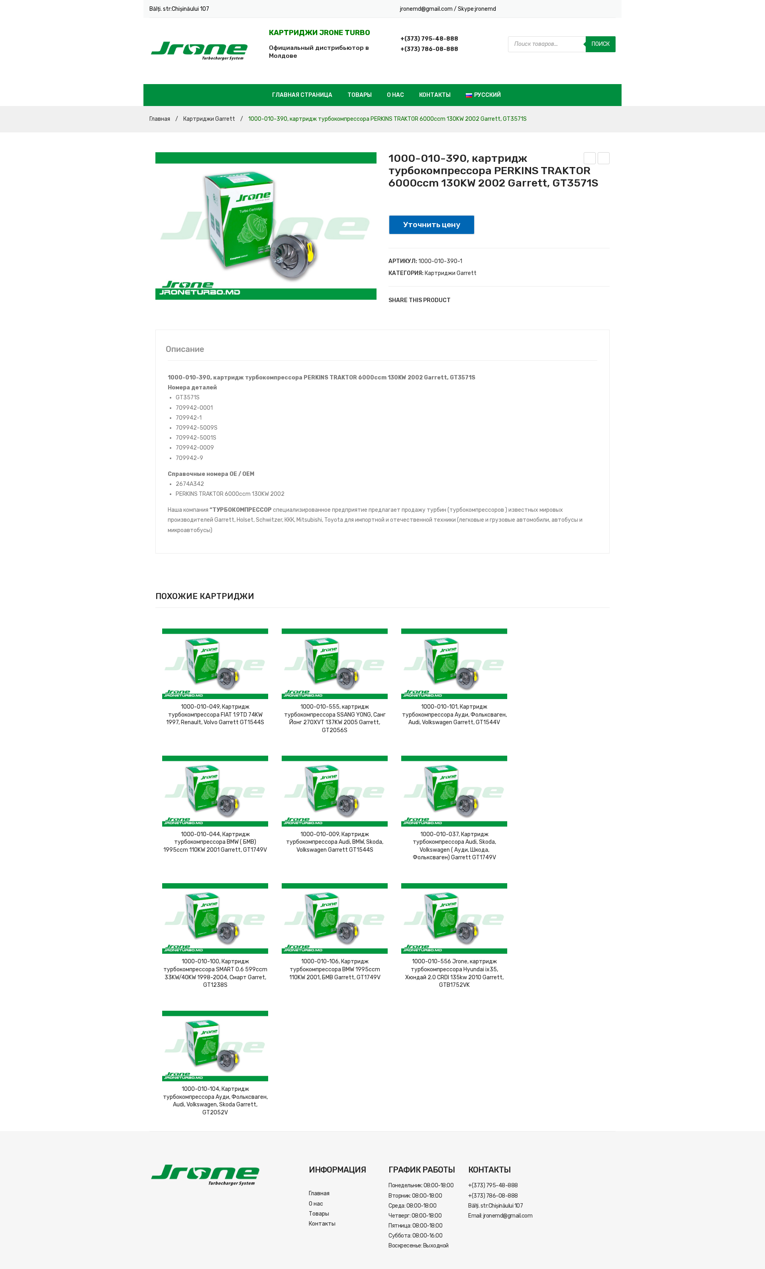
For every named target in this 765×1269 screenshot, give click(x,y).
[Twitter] (472, 300)
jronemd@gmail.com (427, 9)
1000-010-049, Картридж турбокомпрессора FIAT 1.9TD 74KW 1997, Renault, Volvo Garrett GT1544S (215, 714)
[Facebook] (460, 300)
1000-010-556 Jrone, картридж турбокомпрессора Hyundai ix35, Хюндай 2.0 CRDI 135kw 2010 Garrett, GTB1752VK (454, 973)
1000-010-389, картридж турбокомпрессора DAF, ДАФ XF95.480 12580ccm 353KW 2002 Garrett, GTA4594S (590, 159)
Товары (359, 95)
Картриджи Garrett (209, 119)
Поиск (601, 44)
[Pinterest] (484, 300)
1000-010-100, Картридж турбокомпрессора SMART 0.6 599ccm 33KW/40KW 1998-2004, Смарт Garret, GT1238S (215, 973)
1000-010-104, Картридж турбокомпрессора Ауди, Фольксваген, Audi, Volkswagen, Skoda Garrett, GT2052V (215, 1101)
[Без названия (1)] (266, 226)
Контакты (435, 95)
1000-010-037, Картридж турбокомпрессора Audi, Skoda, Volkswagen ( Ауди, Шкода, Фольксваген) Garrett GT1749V (454, 846)
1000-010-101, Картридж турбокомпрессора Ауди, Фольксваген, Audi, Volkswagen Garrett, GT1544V (454, 714)
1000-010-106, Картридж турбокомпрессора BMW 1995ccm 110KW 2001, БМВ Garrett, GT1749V (335, 969)
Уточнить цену (431, 224)
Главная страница (302, 95)
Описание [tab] (185, 349)
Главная (159, 119)
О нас (395, 95)
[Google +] (496, 300)
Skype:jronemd (477, 9)
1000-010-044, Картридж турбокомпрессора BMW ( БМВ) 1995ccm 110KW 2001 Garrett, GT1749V (215, 842)
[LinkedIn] (508, 300)
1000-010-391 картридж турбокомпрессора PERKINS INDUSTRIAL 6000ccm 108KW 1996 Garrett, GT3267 (604, 159)
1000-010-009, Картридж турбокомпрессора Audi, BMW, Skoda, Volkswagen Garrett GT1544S (334, 842)
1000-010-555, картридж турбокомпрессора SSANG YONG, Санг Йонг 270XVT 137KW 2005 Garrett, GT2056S (335, 718)
